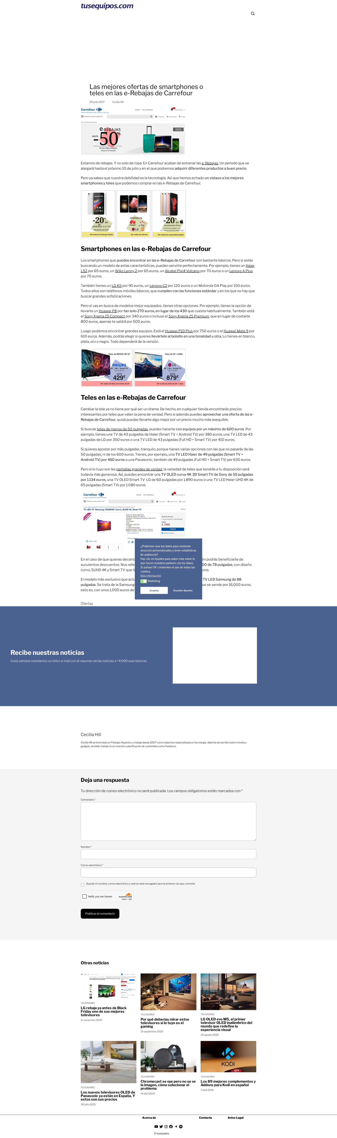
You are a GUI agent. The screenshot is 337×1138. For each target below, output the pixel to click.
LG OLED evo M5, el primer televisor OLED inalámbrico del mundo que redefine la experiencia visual (226, 1024)
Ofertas (87, 604)
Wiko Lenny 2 (126, 271)
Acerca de (149, 1117)
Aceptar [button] (154, 590)
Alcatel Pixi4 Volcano (182, 271)
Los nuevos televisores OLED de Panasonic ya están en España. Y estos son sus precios (108, 1096)
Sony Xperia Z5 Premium (188, 316)
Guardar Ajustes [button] (183, 590)
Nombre (86, 846)
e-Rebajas (210, 163)
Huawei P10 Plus (179, 331)
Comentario (88, 799)
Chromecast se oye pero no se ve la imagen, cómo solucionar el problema (168, 1085)
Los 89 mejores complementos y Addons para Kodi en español (228, 1083)
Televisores (88, 1003)
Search (252, 13)
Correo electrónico (92, 865)
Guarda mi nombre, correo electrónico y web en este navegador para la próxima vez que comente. (140, 883)
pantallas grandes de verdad (139, 469)
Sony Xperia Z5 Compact (104, 316)
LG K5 (117, 286)
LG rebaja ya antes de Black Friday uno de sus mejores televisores (104, 1011)
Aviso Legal (236, 1117)
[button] (143, 581)
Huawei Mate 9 (236, 331)
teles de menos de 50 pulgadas (122, 429)
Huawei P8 (108, 311)
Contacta (205, 1117)
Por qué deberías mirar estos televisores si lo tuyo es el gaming (165, 1023)
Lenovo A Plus (241, 271)
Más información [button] (150, 575)
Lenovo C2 (158, 286)
